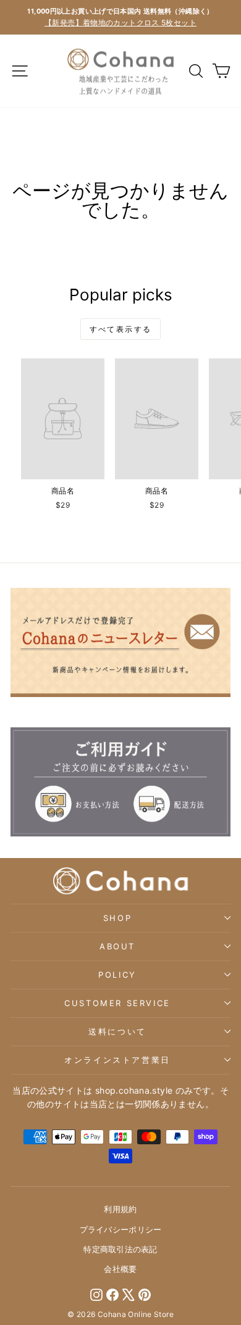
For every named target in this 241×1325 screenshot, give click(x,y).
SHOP (117, 918)
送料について (117, 1031)
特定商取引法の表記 (120, 1249)
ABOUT (117, 946)
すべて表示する (121, 329)
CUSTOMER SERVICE (117, 1003)
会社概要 (120, 1269)
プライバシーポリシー (121, 1229)
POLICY (117, 975)
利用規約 (120, 1209)
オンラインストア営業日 (117, 1060)
